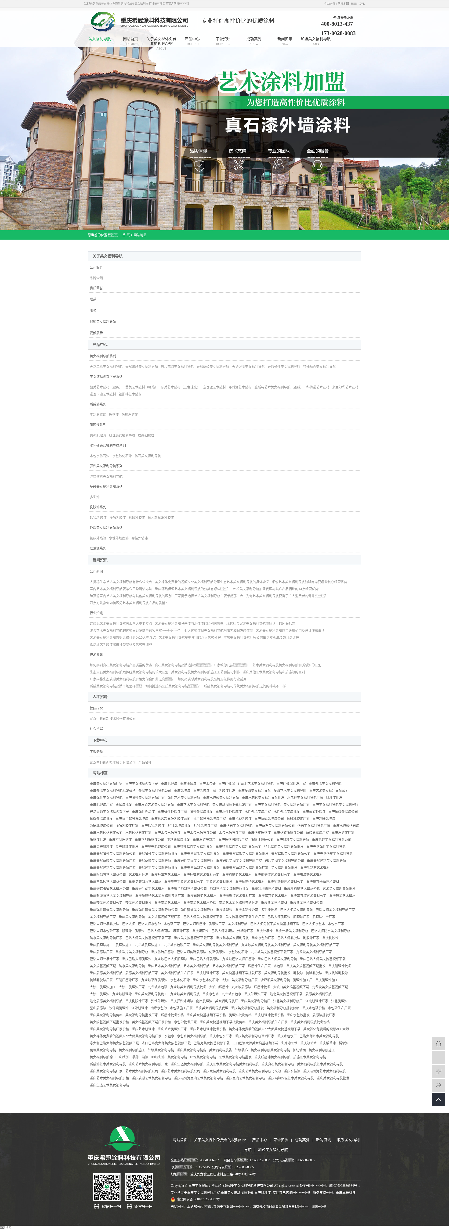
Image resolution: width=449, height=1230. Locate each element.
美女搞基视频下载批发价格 (109, 1022)
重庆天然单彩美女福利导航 (200, 868)
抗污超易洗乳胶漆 (161, 517)
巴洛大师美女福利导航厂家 (335, 910)
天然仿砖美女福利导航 (212, 366)
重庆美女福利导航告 (191, 1050)
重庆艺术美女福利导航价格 (109, 1078)
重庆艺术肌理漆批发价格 (208, 1029)
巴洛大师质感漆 (194, 924)
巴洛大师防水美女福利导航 (330, 931)
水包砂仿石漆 (122, 456)
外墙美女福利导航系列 (106, 527)
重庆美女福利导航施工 (151, 994)
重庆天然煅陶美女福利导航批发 (245, 854)
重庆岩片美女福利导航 (132, 952)
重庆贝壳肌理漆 (101, 847)
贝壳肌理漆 (98, 435)
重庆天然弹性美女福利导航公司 (113, 854)
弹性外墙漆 (139, 538)
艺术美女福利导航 (196, 966)
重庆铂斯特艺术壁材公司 (286, 882)
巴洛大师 (128, 924)
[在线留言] (438, 1085)
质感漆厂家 (217, 924)
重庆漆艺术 (308, 1043)
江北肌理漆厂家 (316, 1001)
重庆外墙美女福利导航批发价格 (113, 790)
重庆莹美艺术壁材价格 (199, 903)
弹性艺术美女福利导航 (183, 797)
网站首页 (130, 41)
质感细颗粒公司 (262, 840)
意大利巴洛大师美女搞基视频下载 (114, 1043)
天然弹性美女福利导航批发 (158, 854)
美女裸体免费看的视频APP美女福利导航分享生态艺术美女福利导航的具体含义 (212, 582)
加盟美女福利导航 (316, 41)
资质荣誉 (96, 288)
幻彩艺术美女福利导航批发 (229, 889)
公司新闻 (96, 571)
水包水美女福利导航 (191, 1036)
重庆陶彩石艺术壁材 (315, 868)
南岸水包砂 (159, 1008)
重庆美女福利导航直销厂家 (254, 1036)
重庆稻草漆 (327, 1043)
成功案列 (253, 41)
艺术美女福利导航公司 (141, 1071)
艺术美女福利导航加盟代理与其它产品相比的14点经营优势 (276, 589)
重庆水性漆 (292, 1071)
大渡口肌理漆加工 (103, 987)
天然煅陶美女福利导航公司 (291, 854)
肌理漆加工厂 (302, 980)
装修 (135, 1057)
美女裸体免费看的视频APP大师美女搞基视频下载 (265, 1029)
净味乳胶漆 (117, 517)
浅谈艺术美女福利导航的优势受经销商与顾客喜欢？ (135, 630)
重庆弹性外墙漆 (143, 811)
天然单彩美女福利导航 (106, 366)
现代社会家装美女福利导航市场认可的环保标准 (260, 623)
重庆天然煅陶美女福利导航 (200, 854)
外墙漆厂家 (245, 931)
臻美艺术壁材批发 (138, 903)
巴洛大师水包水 (313, 924)
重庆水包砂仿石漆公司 (106, 832)
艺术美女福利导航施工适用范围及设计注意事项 (290, 630)
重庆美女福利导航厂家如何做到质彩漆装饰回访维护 (261, 637)
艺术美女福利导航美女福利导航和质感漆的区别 (287, 665)
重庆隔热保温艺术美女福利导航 (291, 1078)
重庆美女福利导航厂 (255, 1001)
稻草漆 (343, 1043)
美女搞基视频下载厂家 (164, 917)
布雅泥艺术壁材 (240, 387)
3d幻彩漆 (158, 1057)
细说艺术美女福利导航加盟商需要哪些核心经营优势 (309, 582)
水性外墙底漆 (119, 538)
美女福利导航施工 (132, 1050)
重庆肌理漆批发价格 (269, 1015)
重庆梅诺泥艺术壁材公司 (272, 875)
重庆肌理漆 (169, 783)
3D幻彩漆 (123, 1057)
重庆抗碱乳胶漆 (240, 818)
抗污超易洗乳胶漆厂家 (209, 818)
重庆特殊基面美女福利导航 (193, 847)
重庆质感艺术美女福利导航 (154, 804)
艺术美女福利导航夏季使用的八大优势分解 (190, 637)
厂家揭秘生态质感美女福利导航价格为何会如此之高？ (132, 679)
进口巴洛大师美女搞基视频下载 (255, 1043)
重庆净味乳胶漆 (323, 818)
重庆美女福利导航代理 (212, 1008)
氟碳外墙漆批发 (101, 818)
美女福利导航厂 (226, 1001)
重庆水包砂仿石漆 (346, 825)
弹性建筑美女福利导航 (106, 476)
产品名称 (145, 762)
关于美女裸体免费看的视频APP (161, 42)
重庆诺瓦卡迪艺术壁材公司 (109, 889)
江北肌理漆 (339, 1001)
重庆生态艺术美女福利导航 (109, 1085)
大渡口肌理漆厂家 (132, 987)
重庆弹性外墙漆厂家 (172, 811)
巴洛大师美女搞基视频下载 (109, 811)
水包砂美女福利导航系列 (108, 445)
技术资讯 (96, 654)
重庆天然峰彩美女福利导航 (326, 861)
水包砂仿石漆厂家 (138, 832)
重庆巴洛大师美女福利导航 (277, 959)
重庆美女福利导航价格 (106, 1015)
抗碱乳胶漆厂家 (298, 818)
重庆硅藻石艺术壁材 (166, 875)
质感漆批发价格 (172, 1015)
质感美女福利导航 (318, 994)
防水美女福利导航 (132, 966)
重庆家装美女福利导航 (219, 1071)
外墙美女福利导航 (161, 1050)
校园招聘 (96, 708)
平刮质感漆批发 (178, 840)
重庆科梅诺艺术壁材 (266, 889)
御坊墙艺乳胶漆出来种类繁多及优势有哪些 (121, 644)
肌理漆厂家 (301, 917)
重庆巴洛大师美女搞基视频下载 (323, 959)
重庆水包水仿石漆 (167, 832)
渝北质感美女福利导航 (106, 1001)
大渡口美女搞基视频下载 (291, 987)
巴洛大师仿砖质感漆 (191, 952)
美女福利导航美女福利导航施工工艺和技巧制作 (205, 672)
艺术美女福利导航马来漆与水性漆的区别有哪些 (189, 623)
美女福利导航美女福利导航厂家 (316, 945)
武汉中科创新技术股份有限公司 (113, 718)
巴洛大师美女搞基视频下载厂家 (148, 938)
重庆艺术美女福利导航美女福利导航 (232, 1064)
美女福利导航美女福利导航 (270, 1050)
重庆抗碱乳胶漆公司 (269, 818)
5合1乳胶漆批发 (179, 825)
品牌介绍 (96, 278)
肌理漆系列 (98, 425)
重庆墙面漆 (200, 931)
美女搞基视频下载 (103, 966)
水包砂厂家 (172, 924)
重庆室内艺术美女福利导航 (245, 1078)
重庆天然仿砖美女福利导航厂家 (113, 861)
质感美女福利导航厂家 (141, 973)
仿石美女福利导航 (148, 456)
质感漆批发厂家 (323, 1015)
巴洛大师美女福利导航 (296, 910)
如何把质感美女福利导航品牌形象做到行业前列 (212, 679)
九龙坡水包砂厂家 (177, 945)
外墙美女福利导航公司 (154, 790)
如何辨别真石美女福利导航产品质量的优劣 (121, 665)
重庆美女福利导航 (267, 804)
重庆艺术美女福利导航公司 (328, 790)
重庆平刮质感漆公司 (149, 840)
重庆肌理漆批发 (339, 966)
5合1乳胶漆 (98, 517)
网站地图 (343, 3)
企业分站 (330, 3)
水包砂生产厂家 (339, 1008)
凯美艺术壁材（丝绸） (106, 387)
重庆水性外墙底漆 (229, 811)
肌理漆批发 (334, 797)
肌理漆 (127, 931)
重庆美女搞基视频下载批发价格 (223, 1022)
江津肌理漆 (139, 1008)
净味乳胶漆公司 (101, 825)
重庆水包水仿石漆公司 (199, 832)
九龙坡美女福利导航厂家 (314, 952)
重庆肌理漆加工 (326, 980)
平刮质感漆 (98, 415)
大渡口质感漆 (219, 987)
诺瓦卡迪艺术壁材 (103, 394)
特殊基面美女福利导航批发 (284, 847)
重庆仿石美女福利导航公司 (275, 825)
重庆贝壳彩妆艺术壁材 (145, 882)
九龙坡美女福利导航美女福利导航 (265, 945)
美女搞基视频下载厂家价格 (151, 1022)
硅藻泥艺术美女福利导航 (256, 783)
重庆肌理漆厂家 (101, 804)
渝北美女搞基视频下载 (286, 994)
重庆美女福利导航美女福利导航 (335, 804)
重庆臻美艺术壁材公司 (106, 903)
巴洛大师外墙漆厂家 (104, 959)
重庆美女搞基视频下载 (141, 783)
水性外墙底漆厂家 (258, 811)
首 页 (126, 235)
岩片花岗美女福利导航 (177, 366)
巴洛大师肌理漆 (279, 917)
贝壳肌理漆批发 (127, 847)
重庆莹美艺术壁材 (167, 903)
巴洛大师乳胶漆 (288, 938)
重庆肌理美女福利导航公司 (331, 840)
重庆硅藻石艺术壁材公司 (201, 875)
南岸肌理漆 (204, 1001)
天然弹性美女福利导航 (284, 366)
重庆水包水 (211, 994)
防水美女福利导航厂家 (106, 938)
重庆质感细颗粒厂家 (233, 840)
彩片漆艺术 (289, 1043)
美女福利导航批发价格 (283, 1008)
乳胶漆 (298, 973)
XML (362, 3)
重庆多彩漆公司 (246, 910)
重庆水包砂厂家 (263, 938)
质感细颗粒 (146, 435)
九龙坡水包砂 (157, 987)
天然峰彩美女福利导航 (141, 366)
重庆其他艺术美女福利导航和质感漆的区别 (274, 672)
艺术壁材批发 (138, 875)
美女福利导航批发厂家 (141, 1015)
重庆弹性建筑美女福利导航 (109, 910)
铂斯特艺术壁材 (130, 394)
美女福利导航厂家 (296, 804)
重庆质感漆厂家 (343, 832)
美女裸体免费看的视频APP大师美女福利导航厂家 (126, 1036)
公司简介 (96, 267)
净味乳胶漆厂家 (127, 825)
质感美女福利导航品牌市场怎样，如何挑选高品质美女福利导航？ (145, 686)
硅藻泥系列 (98, 548)
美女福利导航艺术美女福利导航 (320, 1064)
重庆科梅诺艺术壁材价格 (302, 889)
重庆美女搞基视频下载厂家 (193, 938)
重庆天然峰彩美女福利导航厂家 (113, 868)
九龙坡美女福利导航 (185, 994)
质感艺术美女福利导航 (309, 1057)
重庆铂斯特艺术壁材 (250, 882)
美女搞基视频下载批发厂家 (232, 804)
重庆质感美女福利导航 (106, 973)
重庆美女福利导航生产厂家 (268, 1022)
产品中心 (192, 41)
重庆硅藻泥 (226, 783)
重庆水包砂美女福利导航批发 (263, 797)
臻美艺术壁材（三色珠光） (180, 387)
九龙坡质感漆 (241, 987)
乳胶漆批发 (227, 790)
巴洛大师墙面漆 (158, 931)
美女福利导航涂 (101, 1057)
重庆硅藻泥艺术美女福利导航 (324, 1071)
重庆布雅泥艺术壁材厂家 (237, 896)
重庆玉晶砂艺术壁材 (308, 875)
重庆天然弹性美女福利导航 (326, 847)
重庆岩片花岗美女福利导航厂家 (239, 861)
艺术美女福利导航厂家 (228, 966)
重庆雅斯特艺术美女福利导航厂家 (159, 896)
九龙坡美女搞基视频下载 (330, 987)
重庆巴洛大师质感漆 (204, 959)
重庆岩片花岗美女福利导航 (193, 861)
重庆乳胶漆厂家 (204, 790)
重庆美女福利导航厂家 (106, 783)
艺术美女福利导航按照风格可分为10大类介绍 (123, 637)
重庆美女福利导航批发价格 (310, 1022)
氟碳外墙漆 (98, 538)
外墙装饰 (241, 1050)
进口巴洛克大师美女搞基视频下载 (166, 1043)
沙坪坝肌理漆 (119, 1008)
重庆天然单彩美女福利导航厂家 (245, 868)
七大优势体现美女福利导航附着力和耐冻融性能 (218, 630)
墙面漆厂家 (181, 931)
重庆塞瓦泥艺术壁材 (273, 896)
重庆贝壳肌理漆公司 (156, 847)
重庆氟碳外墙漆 (314, 811)
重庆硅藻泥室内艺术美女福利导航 (198, 1078)
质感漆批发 (124, 804)
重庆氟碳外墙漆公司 (343, 811)
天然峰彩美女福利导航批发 (158, 868)
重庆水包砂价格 (313, 1008)
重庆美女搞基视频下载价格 (206, 1015)
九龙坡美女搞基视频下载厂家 (272, 952)
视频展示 (96, 333)
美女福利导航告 (220, 1050)
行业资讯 (96, 613)
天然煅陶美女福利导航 (248, 366)
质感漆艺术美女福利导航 (108, 1064)
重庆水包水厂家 (220, 1036)
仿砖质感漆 (130, 415)
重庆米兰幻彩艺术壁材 (148, 889)
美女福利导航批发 (284, 868)
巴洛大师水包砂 (149, 924)
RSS (354, 3)
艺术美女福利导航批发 (339, 889)
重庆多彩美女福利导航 (254, 790)
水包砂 (278, 966)
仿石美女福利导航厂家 (313, 825)
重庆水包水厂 (287, 1036)
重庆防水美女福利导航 (232, 938)
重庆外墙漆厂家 (255, 994)
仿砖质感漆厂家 (317, 832)
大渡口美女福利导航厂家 (240, 980)
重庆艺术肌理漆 (143, 1029)
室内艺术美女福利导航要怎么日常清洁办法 (121, 589)
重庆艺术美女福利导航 (193, 804)
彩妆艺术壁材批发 (219, 882)
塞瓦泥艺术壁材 (214, 387)
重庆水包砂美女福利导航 (221, 797)
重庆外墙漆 (264, 931)
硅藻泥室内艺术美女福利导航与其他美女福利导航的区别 (131, 596)
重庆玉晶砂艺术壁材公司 (108, 882)
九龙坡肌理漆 (122, 994)
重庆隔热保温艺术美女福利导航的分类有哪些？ (192, 589)
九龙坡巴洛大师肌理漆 (170, 959)
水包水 (169, 1036)
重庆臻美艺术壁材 (342, 896)
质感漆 (114, 415)
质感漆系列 (98, 404)
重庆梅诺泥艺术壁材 (237, 875)
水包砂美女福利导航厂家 (305, 797)
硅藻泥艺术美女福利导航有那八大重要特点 (121, 623)
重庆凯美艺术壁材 (274, 903)
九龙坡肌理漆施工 (148, 945)
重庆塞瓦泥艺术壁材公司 (308, 896)
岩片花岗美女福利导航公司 (284, 861)
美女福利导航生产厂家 (177, 973)
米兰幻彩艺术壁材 (345, 387)
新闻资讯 (284, 41)
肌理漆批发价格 (240, 1015)
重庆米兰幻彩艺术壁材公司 (187, 889)
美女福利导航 (99, 39)
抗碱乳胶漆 (137, 517)
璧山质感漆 (98, 1008)
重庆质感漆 (188, 783)
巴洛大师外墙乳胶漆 (104, 924)
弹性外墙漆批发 (201, 811)
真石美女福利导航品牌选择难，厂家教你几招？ (202, 665)
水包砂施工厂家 (181, 1008)
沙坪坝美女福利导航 (275, 980)
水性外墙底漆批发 (287, 811)
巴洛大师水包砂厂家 (104, 931)
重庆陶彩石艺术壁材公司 (108, 875)
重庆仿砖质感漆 (259, 832)
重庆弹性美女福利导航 (106, 797)
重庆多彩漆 (224, 910)
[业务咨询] (438, 1043)
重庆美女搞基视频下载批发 (306, 966)
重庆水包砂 (207, 783)
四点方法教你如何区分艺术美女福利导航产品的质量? (128, 603)
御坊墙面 (299, 1050)
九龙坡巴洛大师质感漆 (238, 959)
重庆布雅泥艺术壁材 (202, 896)
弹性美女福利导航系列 (106, 466)
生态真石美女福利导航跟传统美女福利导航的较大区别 (129, 672)
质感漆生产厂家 (259, 966)
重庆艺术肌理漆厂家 (172, 1029)
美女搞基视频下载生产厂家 (245, 917)
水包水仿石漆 (99, 456)
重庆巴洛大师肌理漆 (137, 959)
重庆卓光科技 (345, 1192)
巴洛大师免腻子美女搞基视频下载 (274, 924)
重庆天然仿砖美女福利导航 (333, 854)
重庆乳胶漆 (182, 790)
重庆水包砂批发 (298, 1015)
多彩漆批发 (269, 910)
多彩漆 (95, 497)
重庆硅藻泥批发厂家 (291, 783)
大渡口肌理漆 (99, 994)
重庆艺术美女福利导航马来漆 (260, 1071)
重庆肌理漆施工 (101, 945)
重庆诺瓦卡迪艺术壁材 (322, 882)
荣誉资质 (223, 41)
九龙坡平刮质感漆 (154, 980)
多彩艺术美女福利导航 (290, 790)
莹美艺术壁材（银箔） (141, 387)
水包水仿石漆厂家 (232, 832)
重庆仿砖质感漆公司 (288, 832)
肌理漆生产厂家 (323, 917)
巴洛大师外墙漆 (222, 931)
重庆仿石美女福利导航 (236, 825)
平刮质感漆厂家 (127, 980)
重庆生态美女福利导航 (187, 1064)
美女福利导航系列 (103, 356)
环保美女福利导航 (203, 1057)
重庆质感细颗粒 (204, 840)
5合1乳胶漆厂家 (205, 825)
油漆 (145, 1057)
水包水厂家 (336, 924)
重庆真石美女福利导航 (277, 1064)
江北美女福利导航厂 (288, 1001)
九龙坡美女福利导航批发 (188, 987)
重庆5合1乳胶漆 (153, 825)
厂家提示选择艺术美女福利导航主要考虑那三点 (208, 596)
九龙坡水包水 (231, 994)
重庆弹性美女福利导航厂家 (145, 797)
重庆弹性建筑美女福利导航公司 (155, 910)
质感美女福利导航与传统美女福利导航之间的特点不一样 (245, 686)
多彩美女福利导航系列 (106, 486)
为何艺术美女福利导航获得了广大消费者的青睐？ (287, 596)
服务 (93, 310)
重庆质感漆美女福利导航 (272, 1057)
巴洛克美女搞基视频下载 (212, 1043)
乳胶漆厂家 (311, 938)
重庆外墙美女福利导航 (325, 783)
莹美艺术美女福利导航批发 (238, 903)
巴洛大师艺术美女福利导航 (319, 1036)
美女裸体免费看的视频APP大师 (326, 1029)
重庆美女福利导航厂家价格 (109, 1029)
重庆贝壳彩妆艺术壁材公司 (183, 882)
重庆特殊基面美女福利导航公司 (238, 847)
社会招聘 (96, 728)
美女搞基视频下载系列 (106, 376)
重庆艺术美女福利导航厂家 (148, 1064)
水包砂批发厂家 (185, 1022)
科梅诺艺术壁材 (317, 387)
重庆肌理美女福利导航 (292, 840)
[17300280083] (438, 1057)
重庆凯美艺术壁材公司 (306, 903)
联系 (93, 299)
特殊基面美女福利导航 (319, 366)
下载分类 (96, 752)
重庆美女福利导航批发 (247, 1008)
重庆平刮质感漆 (120, 840)
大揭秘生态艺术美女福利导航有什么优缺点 (121, 582)
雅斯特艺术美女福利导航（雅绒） (279, 387)
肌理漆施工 (124, 945)
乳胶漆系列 (98, 507)
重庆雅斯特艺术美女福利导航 (111, 896)
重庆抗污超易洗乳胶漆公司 (170, 818)
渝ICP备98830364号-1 (344, 1185)
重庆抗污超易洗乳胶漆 (132, 818)
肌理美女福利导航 (122, 435)
